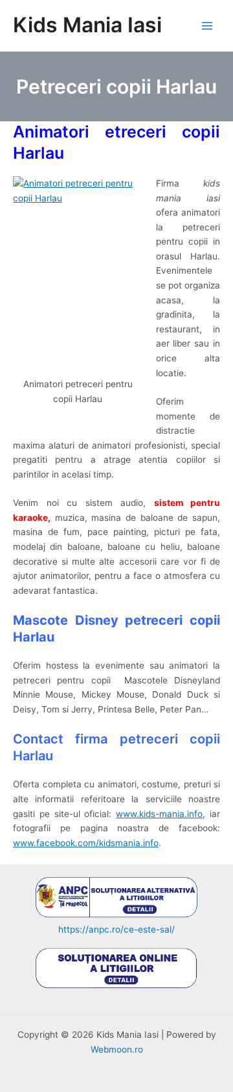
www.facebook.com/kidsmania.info (86, 843)
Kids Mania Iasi (87, 24)
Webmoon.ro (117, 1049)
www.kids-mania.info (159, 814)
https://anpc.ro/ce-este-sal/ (116, 929)
